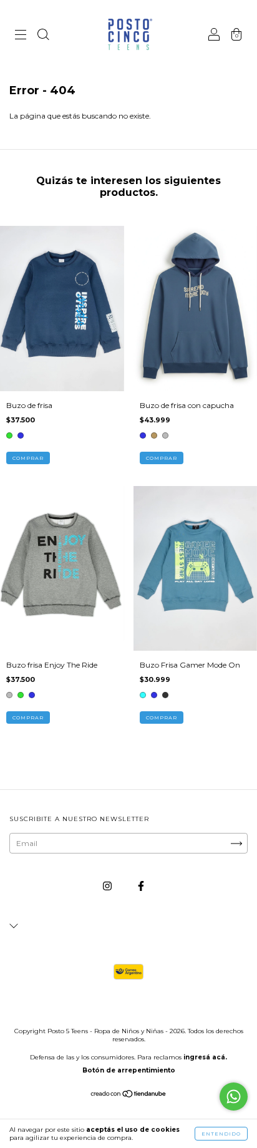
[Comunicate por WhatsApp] (234, 1096)
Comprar (28, 458)
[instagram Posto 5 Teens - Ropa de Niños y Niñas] (108, 886)
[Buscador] (43, 36)
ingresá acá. (205, 1057)
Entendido (221, 1134)
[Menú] (20, 36)
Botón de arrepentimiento (128, 1070)
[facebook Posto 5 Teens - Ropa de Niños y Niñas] (141, 886)
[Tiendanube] (129, 1095)
